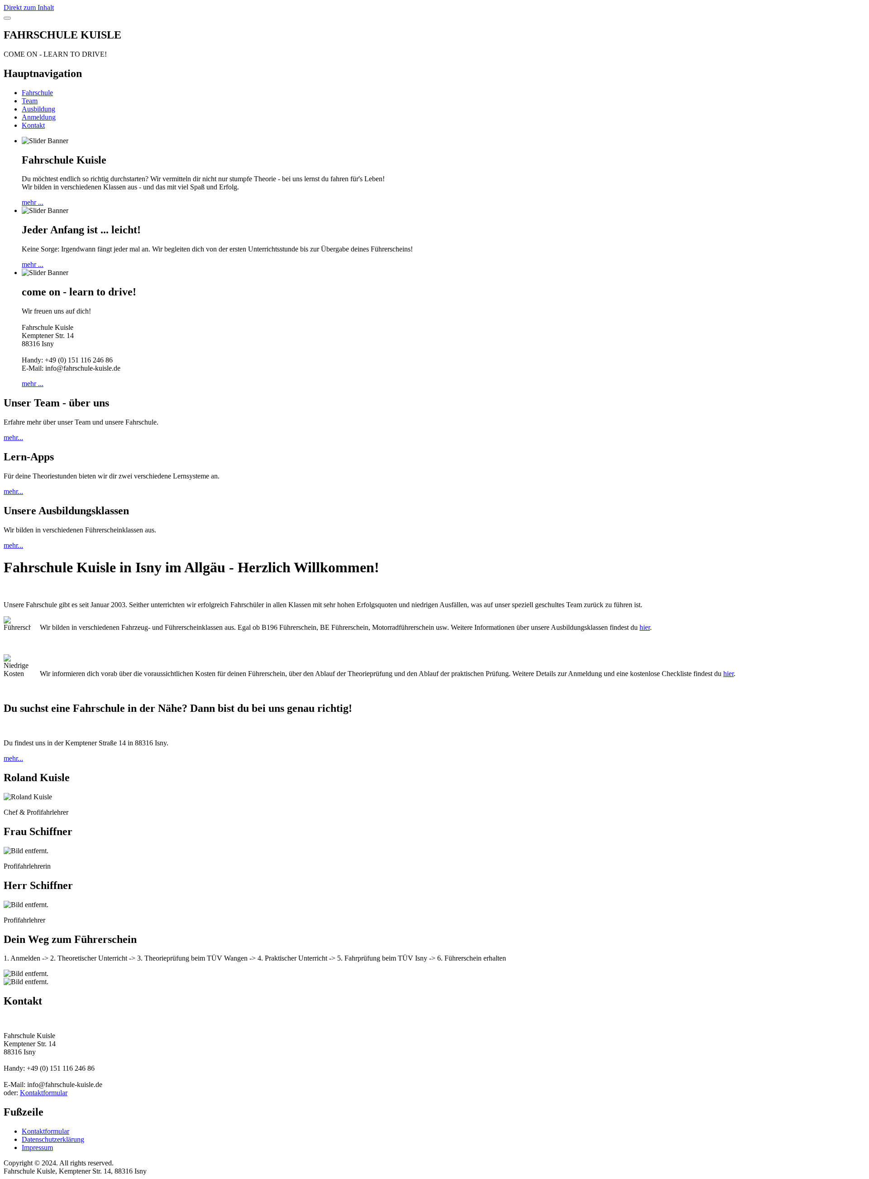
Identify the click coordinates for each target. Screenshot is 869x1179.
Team (30, 101)
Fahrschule (37, 93)
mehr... (13, 437)
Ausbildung (38, 109)
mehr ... (32, 202)
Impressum (37, 1147)
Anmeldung (39, 117)
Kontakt (33, 125)
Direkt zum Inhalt (29, 7)
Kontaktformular (43, 1093)
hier (645, 627)
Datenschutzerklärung (53, 1139)
